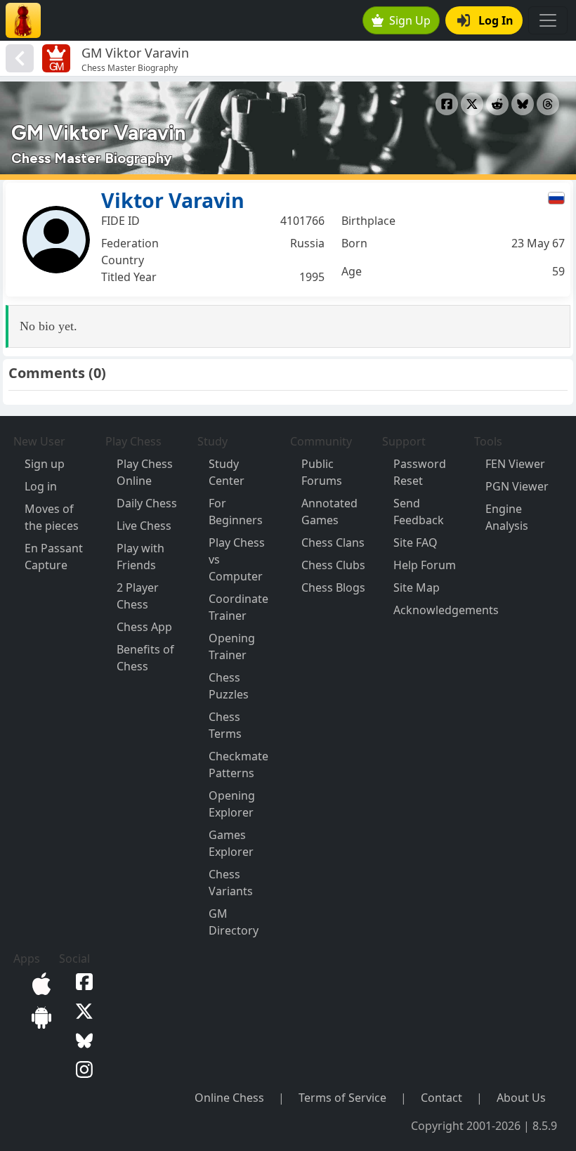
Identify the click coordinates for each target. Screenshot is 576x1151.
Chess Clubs (333, 565)
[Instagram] (81, 1069)
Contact (441, 1097)
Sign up (45, 464)
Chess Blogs (333, 587)
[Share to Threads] (548, 104)
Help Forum (424, 565)
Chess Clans (333, 542)
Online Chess (229, 1097)
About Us (521, 1097)
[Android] (39, 1016)
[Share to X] (472, 104)
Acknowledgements (446, 610)
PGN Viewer (517, 486)
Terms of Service (342, 1097)
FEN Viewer (515, 464)
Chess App (144, 627)
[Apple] (39, 982)
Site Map (416, 587)
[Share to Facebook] (447, 104)
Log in (41, 486)
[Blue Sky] (81, 1039)
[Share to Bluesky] (522, 104)
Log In (495, 20)
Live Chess (144, 525)
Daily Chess (147, 503)
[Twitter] (81, 1009)
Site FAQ (415, 542)
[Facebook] (81, 981)
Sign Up (410, 20)
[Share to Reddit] (497, 104)
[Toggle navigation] (548, 20)
